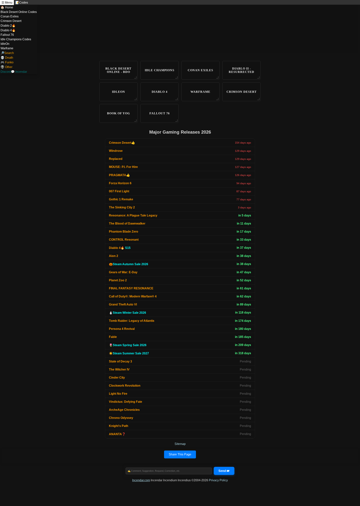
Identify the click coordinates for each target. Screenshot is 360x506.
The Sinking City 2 (122, 207)
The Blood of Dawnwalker (127, 223)
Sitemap (180, 443)
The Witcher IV (119, 369)
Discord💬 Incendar (14, 71)
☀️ (129, 353)
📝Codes (21, 2)
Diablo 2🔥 (8, 25)
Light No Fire (118, 393)
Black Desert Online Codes (19, 11)
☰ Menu (7, 2)
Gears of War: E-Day (123, 272)
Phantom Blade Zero (123, 231)
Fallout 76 (7, 34)
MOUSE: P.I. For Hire (123, 166)
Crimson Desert (11, 20)
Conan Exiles (10, 16)
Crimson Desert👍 (122, 142)
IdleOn (5, 43)
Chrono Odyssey (121, 417)
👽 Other (6, 67)
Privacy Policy (218, 480)
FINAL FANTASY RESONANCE (131, 288)
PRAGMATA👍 (119, 175)
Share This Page (180, 454)
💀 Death (7, 57)
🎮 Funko (7, 62)
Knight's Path (118, 425)
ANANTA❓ (117, 434)
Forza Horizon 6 (120, 183)
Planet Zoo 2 (118, 280)
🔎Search (7, 53)
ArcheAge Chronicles (124, 409)
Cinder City (117, 377)
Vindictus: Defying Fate (125, 401)
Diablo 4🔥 (8, 30)
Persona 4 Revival (122, 328)
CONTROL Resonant (124, 239)
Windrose (116, 150)
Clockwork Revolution (124, 385)
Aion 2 (113, 255)
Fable (113, 336)
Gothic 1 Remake (121, 199)
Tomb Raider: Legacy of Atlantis (131, 320)
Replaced (115, 158)
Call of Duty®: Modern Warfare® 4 (133, 296)
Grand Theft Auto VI (123, 304)
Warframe (7, 48)
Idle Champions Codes (16, 39)
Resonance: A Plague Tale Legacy (133, 215)
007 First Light (119, 191)
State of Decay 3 (120, 361)
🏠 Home (7, 7)
